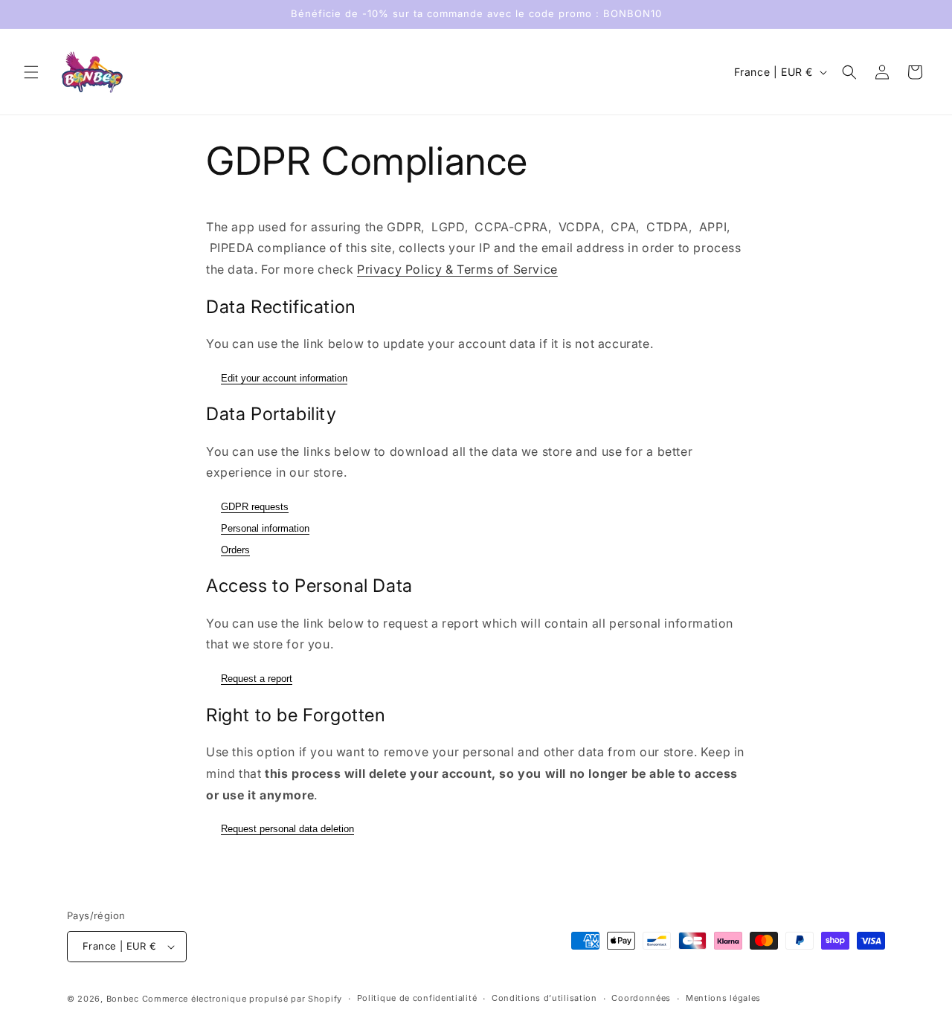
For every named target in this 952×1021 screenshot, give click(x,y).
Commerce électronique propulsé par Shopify (242, 998)
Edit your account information (284, 378)
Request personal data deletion (287, 828)
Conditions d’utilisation (544, 998)
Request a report (256, 678)
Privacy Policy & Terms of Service (457, 269)
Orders (235, 549)
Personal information (265, 528)
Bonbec (122, 998)
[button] (31, 72)
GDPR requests (255, 506)
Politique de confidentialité (417, 998)
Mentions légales (723, 998)
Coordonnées (641, 998)
